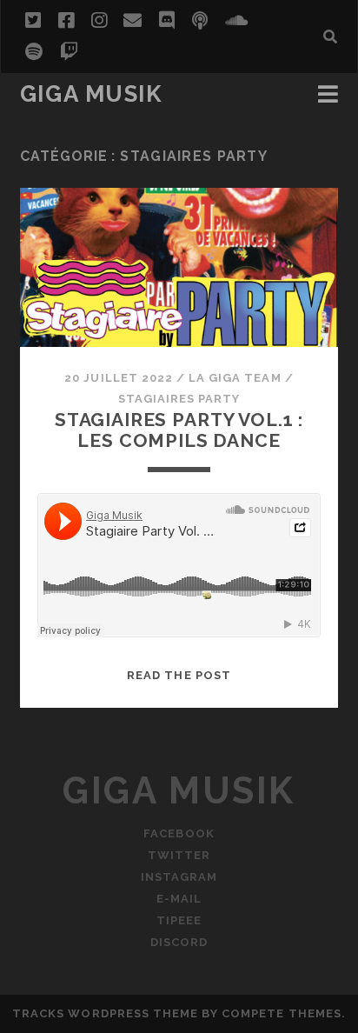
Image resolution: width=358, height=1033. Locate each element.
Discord (179, 942)
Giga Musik (91, 94)
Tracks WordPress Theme (105, 1013)
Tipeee (179, 920)
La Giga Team (235, 377)
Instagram (179, 876)
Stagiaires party (179, 398)
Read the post (179, 675)
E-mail (179, 898)
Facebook (178, 833)
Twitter (179, 855)
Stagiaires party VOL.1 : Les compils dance (179, 430)
